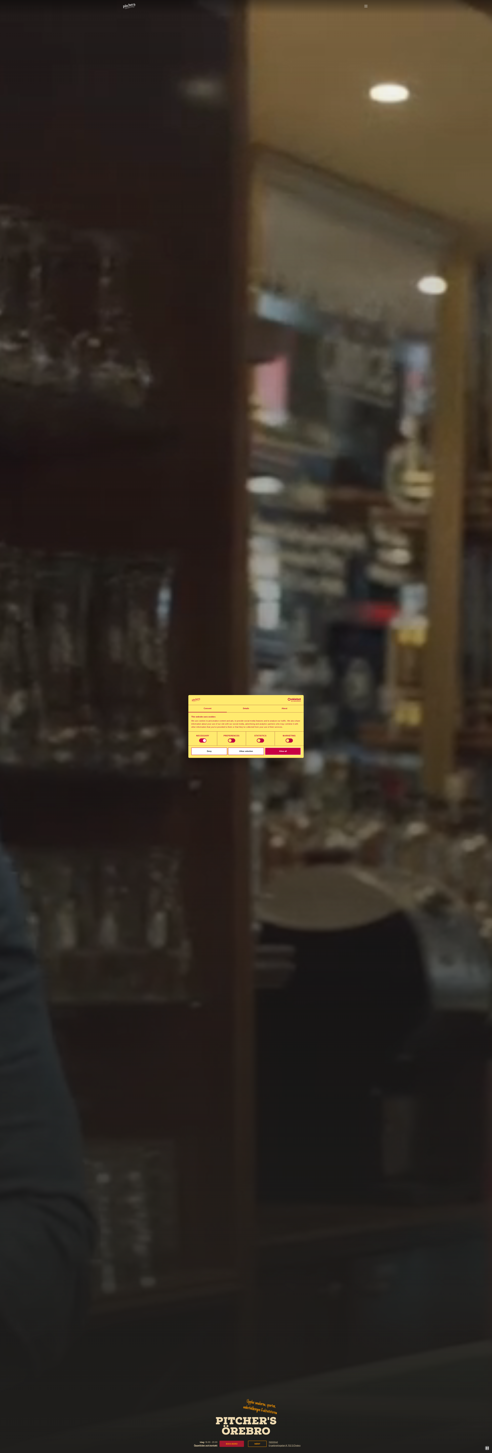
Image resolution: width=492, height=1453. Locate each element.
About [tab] (284, 708)
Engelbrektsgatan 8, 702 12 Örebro (284, 1445)
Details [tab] (246, 708)
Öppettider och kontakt (205, 1445)
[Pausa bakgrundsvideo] (487, 1448)
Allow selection (246, 751)
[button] (366, 6)
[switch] (231, 741)
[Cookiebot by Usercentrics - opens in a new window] (289, 700)
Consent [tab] (207, 708)
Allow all (283, 751)
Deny (209, 751)
